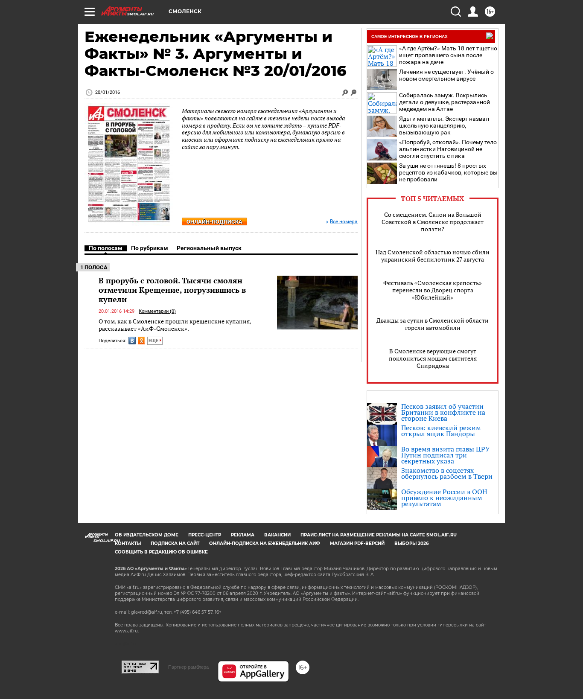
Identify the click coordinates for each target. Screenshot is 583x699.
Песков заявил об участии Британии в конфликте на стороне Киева (443, 412)
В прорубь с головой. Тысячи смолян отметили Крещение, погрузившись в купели (172, 289)
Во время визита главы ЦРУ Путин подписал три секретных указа (445, 455)
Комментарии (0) (157, 311)
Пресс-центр (204, 535)
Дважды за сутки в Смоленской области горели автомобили (432, 324)
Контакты (128, 543)
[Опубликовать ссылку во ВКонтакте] (132, 340)
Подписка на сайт (175, 543)
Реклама (242, 535)
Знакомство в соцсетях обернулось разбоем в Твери (447, 473)
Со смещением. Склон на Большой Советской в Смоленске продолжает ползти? (433, 222)
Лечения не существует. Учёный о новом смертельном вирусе (446, 75)
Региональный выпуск (209, 248)
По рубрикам (149, 248)
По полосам (105, 248)
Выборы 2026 (411, 543)
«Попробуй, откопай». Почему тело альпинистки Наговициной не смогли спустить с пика (448, 149)
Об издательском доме (146, 535)
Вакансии (277, 535)
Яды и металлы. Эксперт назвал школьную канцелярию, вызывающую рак (444, 125)
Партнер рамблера (188, 667)
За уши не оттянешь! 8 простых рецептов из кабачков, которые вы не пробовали (448, 172)
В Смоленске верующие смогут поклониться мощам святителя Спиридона (433, 358)
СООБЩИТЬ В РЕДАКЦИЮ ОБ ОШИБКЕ (161, 552)
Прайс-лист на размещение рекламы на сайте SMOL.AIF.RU (378, 535)
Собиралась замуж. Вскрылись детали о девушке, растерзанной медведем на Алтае (444, 102)
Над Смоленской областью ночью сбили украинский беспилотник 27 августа (433, 255)
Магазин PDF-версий (357, 543)
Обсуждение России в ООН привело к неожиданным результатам (444, 498)
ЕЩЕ (154, 341)
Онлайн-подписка (214, 221)
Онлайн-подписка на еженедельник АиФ (264, 543)
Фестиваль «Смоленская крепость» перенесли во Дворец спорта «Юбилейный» (432, 290)
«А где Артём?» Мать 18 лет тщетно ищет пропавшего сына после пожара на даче (448, 55)
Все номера (344, 221)
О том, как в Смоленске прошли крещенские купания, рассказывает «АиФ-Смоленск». (175, 324)
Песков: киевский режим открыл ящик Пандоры (441, 431)
